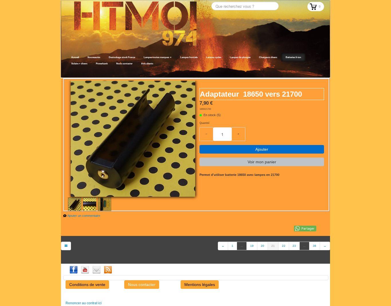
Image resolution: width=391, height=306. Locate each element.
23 (294, 245)
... (241, 245)
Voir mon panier (262, 162)
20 (262, 245)
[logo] (69, 71)
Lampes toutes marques (158, 57)
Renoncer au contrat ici (84, 303)
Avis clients (147, 63)
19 (252, 245)
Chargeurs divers (268, 57)
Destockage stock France (122, 57)
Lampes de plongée (240, 57)
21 (273, 245)
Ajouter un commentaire (83, 215)
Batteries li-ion (293, 57)
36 (314, 245)
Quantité (205, 123)
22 (283, 245)
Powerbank (102, 63)
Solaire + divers (79, 63)
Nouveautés (94, 57)
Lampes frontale (189, 57)
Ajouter (261, 149)
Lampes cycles (213, 57)
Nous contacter (124, 63)
